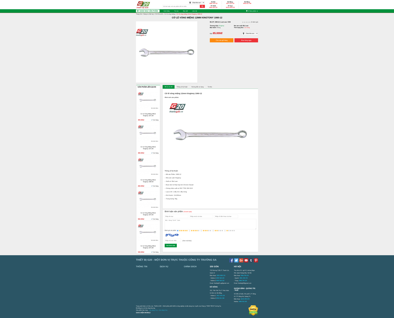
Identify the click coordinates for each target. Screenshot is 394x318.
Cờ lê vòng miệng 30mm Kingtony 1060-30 (148, 180)
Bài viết (185, 11)
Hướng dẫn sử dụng (197, 87)
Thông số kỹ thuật (182, 87)
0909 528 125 (213, 7)
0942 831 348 (247, 3)
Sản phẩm (252, 11)
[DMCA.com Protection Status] (253, 315)
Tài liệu (210, 87)
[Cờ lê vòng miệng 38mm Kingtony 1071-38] (148, 108)
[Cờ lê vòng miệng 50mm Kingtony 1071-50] (148, 207)
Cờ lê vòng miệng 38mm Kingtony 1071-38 (148, 114)
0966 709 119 (213, 3)
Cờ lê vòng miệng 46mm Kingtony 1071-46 (148, 147)
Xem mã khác (187, 241)
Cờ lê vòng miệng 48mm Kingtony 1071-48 (148, 247)
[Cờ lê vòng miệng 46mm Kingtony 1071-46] (148, 141)
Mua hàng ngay (246, 40)
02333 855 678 (230, 7)
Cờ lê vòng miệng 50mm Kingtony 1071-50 (148, 214)
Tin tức (176, 11)
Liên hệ (194, 11)
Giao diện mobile (143, 312)
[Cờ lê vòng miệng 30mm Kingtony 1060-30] (148, 174)
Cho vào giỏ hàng (221, 40)
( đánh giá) (254, 22)
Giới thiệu (167, 11)
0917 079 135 (230, 3)
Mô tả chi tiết (168, 87)
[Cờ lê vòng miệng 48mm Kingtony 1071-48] (148, 240)
